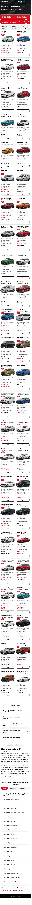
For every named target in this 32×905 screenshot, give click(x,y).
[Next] (29, 27)
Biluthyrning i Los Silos (9, 864)
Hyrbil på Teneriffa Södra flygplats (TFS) (12, 890)
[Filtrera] (28, 21)
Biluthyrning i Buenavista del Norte (13, 881)
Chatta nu (20, 744)
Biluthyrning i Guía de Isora (10, 838)
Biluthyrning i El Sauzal (9, 834)
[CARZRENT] (6, 2)
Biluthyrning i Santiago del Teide (12, 877)
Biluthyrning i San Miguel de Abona (12, 873)
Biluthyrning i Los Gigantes (10, 830)
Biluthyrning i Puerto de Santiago (12, 804)
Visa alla (10, 744)
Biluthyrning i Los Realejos (10, 817)
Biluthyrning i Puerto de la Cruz (11, 799)
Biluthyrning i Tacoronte (10, 821)
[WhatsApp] (21, 2)
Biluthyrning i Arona (9, 860)
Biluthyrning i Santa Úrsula (10, 847)
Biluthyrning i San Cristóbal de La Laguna (14, 812)
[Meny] (29, 2)
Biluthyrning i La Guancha (10, 825)
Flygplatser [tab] (13, 788)
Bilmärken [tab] (22, 788)
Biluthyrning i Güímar (9, 869)
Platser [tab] (4, 788)
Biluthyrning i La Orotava (10, 808)
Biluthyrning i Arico (8, 856)
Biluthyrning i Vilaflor (9, 851)
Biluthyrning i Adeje (9, 843)
